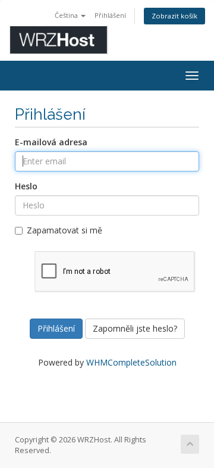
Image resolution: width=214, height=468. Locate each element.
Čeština (67, 15)
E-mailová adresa (51, 142)
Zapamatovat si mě (64, 230)
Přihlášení (110, 15)
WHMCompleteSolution (131, 362)
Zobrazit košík (174, 15)
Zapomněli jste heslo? (135, 328)
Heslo (26, 186)
